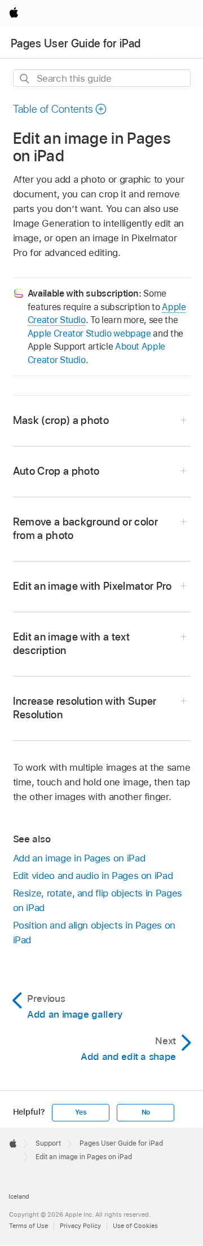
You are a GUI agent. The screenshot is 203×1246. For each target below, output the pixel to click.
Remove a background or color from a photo (85, 528)
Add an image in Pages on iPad (79, 858)
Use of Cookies (135, 1226)
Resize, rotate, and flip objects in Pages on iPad (97, 900)
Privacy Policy (80, 1226)
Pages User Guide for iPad (76, 43)
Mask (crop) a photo (61, 420)
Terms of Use (28, 1226)
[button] (60, 109)
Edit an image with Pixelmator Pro (92, 586)
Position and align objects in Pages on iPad (94, 932)
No (146, 1112)
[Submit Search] (25, 79)
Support (48, 1143)
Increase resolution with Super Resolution (85, 708)
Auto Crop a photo (56, 471)
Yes (80, 1112)
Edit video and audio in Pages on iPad (93, 875)
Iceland (18, 1196)
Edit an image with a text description (71, 643)
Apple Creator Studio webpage (89, 333)
